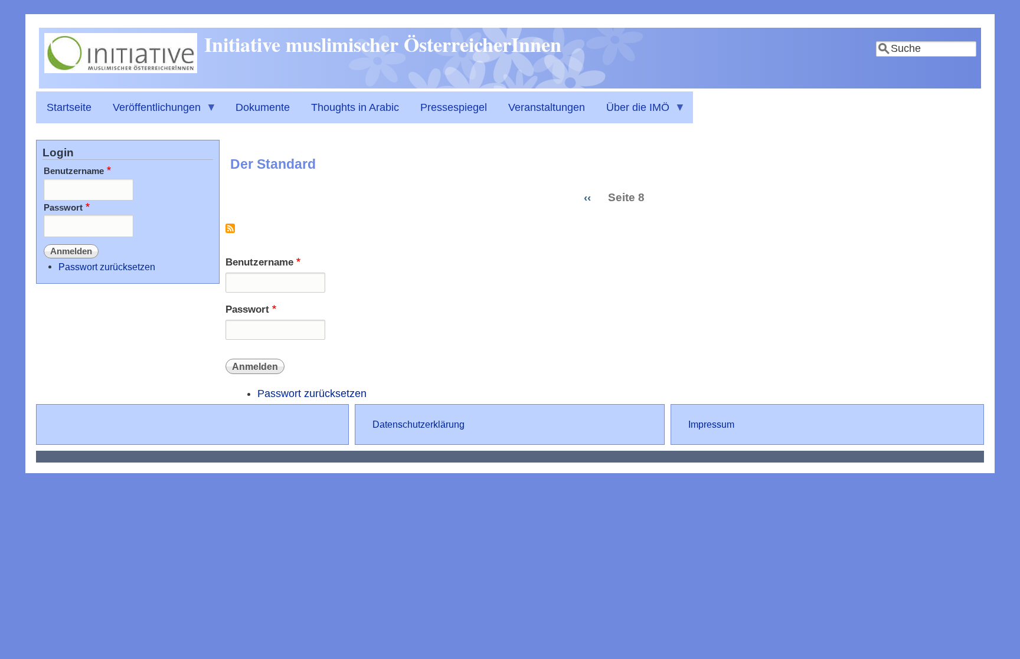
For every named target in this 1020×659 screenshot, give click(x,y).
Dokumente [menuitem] (263, 107)
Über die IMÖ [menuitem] (632, 112)
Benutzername (259, 262)
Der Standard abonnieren (230, 233)
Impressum (711, 424)
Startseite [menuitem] (69, 107)
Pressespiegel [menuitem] (453, 107)
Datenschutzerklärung (418, 424)
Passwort (247, 309)
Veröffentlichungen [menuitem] (151, 112)
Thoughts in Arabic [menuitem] (355, 107)
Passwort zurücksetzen (312, 393)
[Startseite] (120, 70)
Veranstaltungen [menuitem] (546, 107)
